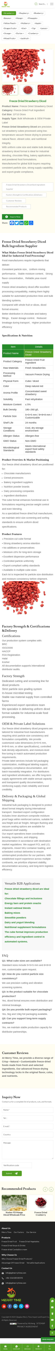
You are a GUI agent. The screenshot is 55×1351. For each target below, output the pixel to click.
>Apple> (37, 23)
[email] (52, 1307)
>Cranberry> (33, 33)
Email (5, 1349)
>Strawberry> (9, 13)
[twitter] (21, 1306)
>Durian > (19, 33)
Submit (9, 1173)
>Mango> (19, 18)
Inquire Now (15, 217)
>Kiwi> (24, 28)
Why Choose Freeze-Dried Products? (17, 1259)
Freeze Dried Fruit (9, 1241)
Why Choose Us (9, 1255)
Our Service (31, 1232)
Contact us (7, 1268)
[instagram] (27, 1306)
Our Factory (19, 1232)
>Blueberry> (38, 13)
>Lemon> (44, 28)
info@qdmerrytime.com (16, 1273)
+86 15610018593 (14, 1278)
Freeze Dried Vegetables (29, 1241)
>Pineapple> (32, 18)
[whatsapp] (52, 1301)
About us (6, 1228)
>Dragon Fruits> (10, 28)
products (6, 1237)
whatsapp (16, 1349)
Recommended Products (16, 207)
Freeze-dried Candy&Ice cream (14, 1249)
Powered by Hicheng (26, 1323)
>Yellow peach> (9, 23)
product (38, 1349)
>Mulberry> (25, 23)
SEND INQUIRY (48, 1339)
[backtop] (52, 1313)
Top (49, 1349)
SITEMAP (40, 1323)
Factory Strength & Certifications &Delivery (24, 195)
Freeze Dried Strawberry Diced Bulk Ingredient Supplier (25, 187)
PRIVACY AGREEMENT (27, 1326)
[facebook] (9, 1306)
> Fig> (33, 28)
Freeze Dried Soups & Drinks (13, 1245)
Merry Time (6, 1232)
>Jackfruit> (24, 38)
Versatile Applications (36, 1263)
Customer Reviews (14, 201)
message (27, 1349)
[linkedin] (15, 1306)
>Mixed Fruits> (9, 38)
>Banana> (7, 18)
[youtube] (4, 1306)
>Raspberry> (24, 13)
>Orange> (7, 33)
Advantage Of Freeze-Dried (13, 1263)
